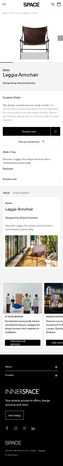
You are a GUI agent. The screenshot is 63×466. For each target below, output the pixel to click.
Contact (9, 375)
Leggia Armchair (30, 12)
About (8, 366)
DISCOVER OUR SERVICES (18, 343)
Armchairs (15, 12)
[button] (59, 4)
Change (41, 450)
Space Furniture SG (32, 5)
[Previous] (2, 38)
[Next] (60, 38)
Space (5, 12)
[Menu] (4, 4)
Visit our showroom (29, 141)
